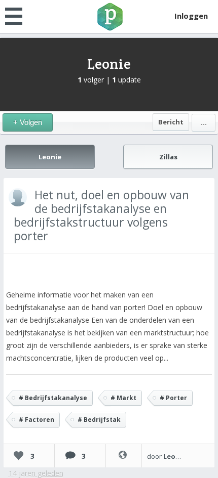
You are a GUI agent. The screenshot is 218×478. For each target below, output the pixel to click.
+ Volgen (27, 122)
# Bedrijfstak (99, 419)
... (204, 122)
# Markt (123, 398)
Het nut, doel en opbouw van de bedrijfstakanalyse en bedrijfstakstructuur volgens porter (101, 215)
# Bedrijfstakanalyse (53, 398)
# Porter (173, 398)
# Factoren (36, 419)
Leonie (109, 64)
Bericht (171, 121)
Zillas (168, 156)
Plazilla (109, 17)
